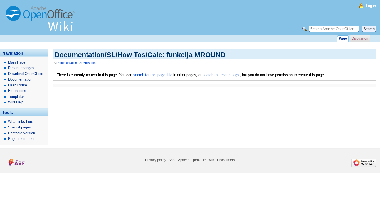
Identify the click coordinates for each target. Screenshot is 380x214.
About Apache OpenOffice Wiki (192, 160)
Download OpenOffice (25, 74)
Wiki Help (15, 102)
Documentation (66, 62)
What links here (20, 122)
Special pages (19, 127)
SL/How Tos (87, 62)
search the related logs (221, 75)
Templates (16, 96)
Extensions (17, 91)
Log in (371, 6)
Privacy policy (155, 160)
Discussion (360, 38)
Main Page (16, 62)
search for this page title (152, 75)
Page (343, 38)
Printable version (21, 133)
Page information (21, 139)
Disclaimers (226, 160)
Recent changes (21, 68)
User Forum (17, 85)
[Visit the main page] (41, 21)
